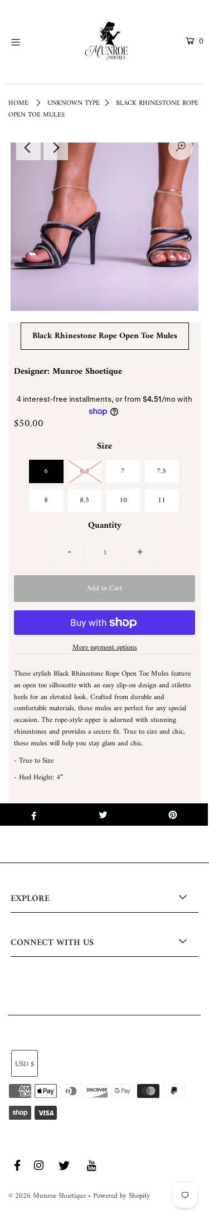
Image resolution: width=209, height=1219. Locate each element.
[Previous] (28, 148)
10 (123, 500)
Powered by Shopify (121, 1195)
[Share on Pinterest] (173, 814)
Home (18, 103)
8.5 (84, 500)
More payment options (104, 648)
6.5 (84, 471)
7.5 (161, 471)
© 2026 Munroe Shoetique (47, 1195)
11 (162, 500)
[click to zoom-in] (180, 148)
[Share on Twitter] (103, 814)
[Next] (55, 148)
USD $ (24, 1064)
